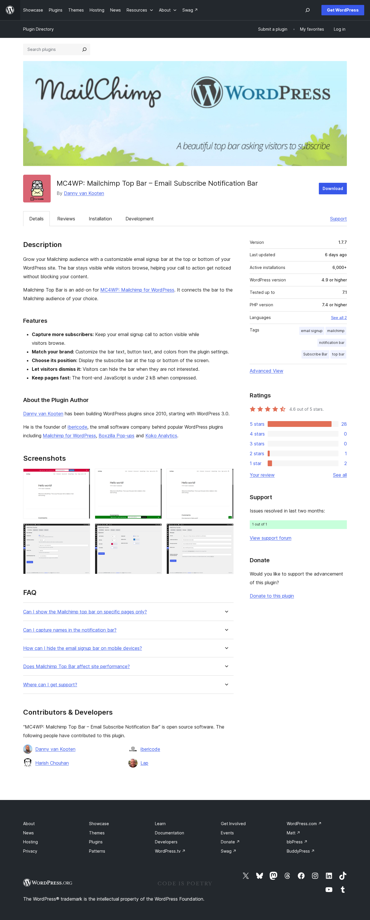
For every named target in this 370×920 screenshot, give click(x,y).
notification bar (332, 342)
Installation (100, 219)
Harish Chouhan (52, 763)
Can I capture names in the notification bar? (69, 630)
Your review (262, 475)
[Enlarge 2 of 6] (154, 476)
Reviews (66, 219)
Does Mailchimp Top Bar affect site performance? (76, 666)
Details (36, 219)
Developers (166, 841)
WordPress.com (304, 823)
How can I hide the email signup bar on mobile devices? (82, 648)
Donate (230, 841)
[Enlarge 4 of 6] (82, 531)
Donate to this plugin (272, 596)
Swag (228, 851)
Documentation (169, 832)
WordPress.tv (170, 851)
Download (333, 188)
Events (227, 832)
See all (340, 475)
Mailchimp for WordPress (69, 435)
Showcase (99, 823)
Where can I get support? (50, 684)
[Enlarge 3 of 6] (226, 476)
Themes (97, 832)
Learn (160, 823)
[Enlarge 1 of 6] (82, 476)
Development (139, 219)
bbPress (297, 841)
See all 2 (339, 317)
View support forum (270, 538)
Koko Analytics (161, 435)
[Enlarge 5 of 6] (154, 531)
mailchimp (336, 331)
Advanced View (266, 371)
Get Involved (233, 823)
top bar (338, 354)
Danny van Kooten (84, 193)
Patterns (97, 851)
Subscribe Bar (315, 354)
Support (338, 219)
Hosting (30, 841)
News (28, 832)
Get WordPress (343, 10)
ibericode (77, 427)
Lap (144, 763)
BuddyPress (301, 851)
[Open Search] (307, 10)
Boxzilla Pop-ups (116, 435)
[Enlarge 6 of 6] (226, 531)
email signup (312, 331)
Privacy (30, 851)
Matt (293, 832)
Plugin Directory (38, 29)
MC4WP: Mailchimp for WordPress (137, 290)
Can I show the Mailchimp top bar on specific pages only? (85, 612)
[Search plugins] (84, 49)
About (29, 823)
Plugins (96, 841)
